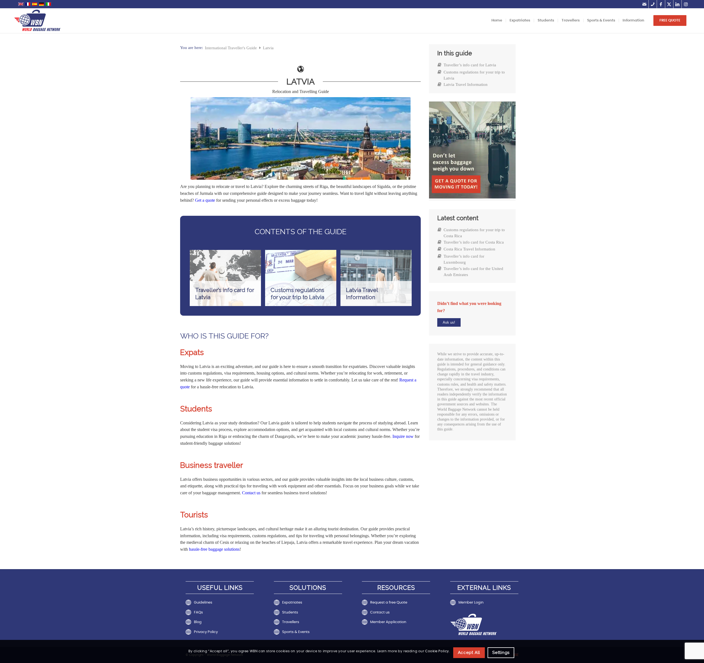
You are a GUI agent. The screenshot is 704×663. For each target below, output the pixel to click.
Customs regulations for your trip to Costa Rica (474, 233)
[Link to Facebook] (661, 4)
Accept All (469, 652)
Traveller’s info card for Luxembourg (464, 259)
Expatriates (292, 602)
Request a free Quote (388, 602)
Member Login (470, 602)
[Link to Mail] (644, 4)
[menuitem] (497, 20)
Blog (198, 622)
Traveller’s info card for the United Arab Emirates (473, 271)
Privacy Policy (206, 632)
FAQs (198, 612)
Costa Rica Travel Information (469, 249)
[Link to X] (669, 4)
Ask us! (449, 322)
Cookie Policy (437, 651)
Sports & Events (296, 632)
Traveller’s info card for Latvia (470, 65)
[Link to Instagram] (686, 4)
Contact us (380, 612)
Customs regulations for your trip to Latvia (474, 75)
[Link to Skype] (653, 4)
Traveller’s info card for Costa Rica (474, 242)
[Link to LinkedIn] (677, 4)
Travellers (290, 622)
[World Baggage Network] (37, 20)
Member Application (388, 622)
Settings (501, 652)
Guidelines (203, 602)
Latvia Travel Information (466, 84)
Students (290, 612)
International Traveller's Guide (231, 48)
